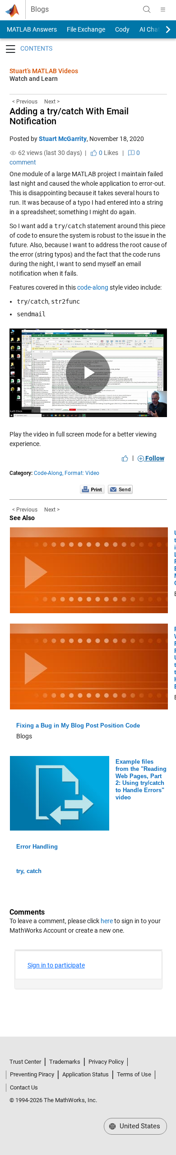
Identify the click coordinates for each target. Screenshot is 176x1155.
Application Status (85, 1074)
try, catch (29, 871)
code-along (92, 287)
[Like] (125, 458)
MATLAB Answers (31, 29)
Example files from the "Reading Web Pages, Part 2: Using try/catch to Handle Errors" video (141, 779)
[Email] (120, 489)
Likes (107, 152)
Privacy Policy (106, 1061)
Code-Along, (48, 473)
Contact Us (24, 1087)
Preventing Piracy (32, 1074)
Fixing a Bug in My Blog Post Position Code (78, 725)
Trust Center (25, 1061)
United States (139, 1126)
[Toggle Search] (146, 9)
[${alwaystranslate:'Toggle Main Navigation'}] (163, 9)
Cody (122, 29)
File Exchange (86, 29)
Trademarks (64, 1061)
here (107, 921)
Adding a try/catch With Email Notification (69, 116)
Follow (154, 458)
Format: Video (82, 473)
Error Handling (37, 846)
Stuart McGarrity (63, 138)
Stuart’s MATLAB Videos (43, 71)
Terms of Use (134, 1074)
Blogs (40, 9)
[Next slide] (160, 29)
